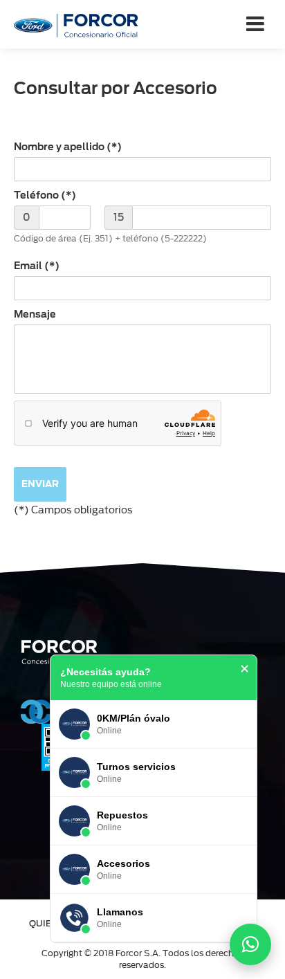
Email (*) (36, 265)
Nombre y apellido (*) (68, 146)
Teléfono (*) (45, 195)
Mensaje (35, 314)
